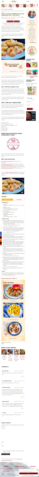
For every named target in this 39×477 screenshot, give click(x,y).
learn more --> (33, 42)
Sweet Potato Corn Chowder (6, 168)
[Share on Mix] (1, 239)
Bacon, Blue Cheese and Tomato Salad (8, 166)
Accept (28, 473)
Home (2, 9)
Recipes (6, 9)
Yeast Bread (10, 9)
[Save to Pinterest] (1, 244)
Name (2, 442)
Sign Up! (16, 468)
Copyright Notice (6, 471)
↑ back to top (19, 463)
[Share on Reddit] (1, 241)
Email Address (29, 101)
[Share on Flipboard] (1, 236)
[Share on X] (1, 237)
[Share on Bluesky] (1, 234)
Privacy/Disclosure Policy (31, 475)
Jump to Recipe (10, 21)
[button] (37, 469)
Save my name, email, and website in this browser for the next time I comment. (13, 451)
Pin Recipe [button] (20, 199)
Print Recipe (17, 21)
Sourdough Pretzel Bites (13, 300)
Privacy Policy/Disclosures (6, 468)
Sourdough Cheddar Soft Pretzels (13, 319)
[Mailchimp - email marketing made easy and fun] (34, 109)
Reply (22, 376)
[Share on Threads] (1, 243)
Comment (3, 428)
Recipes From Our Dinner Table (11, 172)
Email (2, 445)
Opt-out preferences (25, 475)
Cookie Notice (6, 469)
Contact (33, 468)
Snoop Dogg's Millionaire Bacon (7, 165)
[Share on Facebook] (1, 232)
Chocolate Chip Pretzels (13, 338)
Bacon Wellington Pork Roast (6, 161)
